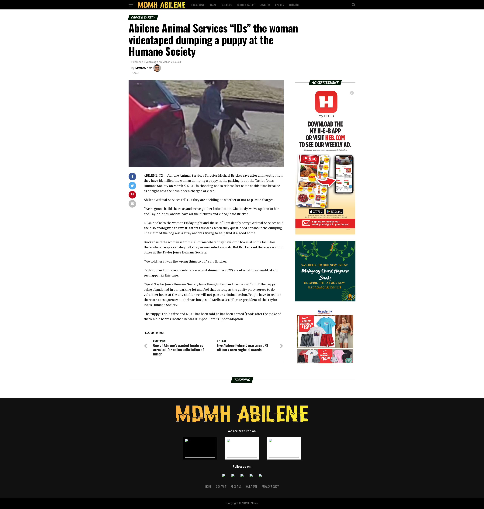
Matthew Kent (143, 68)
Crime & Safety (245, 5)
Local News (197, 5)
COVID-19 (265, 5)
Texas (213, 5)
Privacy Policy (270, 486)
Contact (221, 486)
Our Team (251, 486)
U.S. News (227, 5)
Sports (279, 5)
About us (236, 486)
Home (208, 486)
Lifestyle (294, 5)
